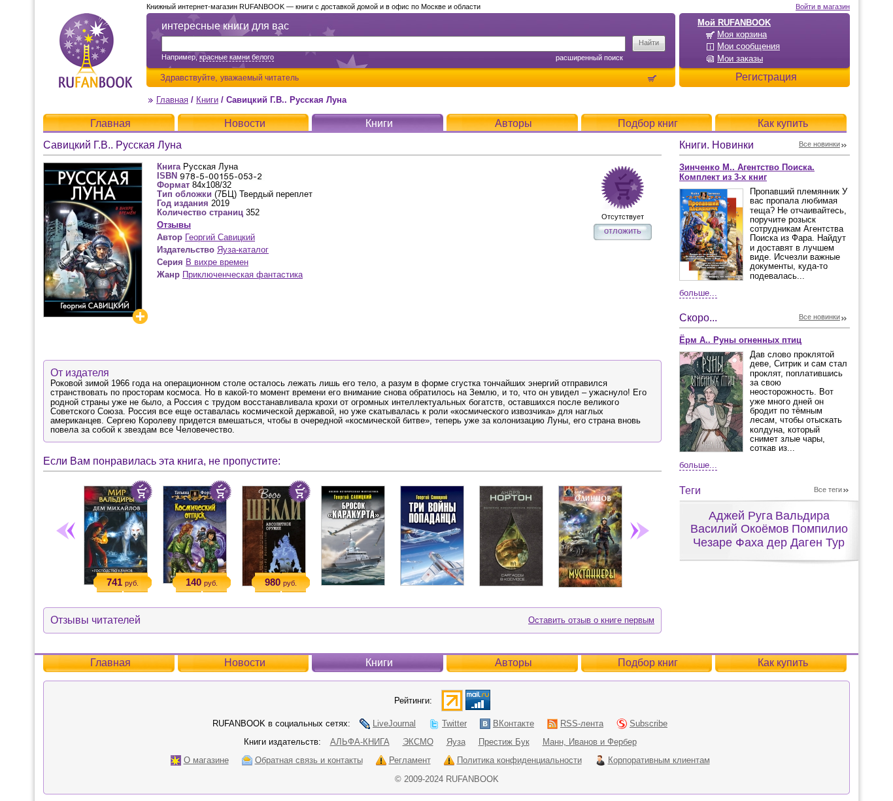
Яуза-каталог (243, 250)
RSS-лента (581, 723)
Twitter (454, 723)
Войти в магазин (823, 6)
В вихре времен (217, 262)
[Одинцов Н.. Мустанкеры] (590, 534)
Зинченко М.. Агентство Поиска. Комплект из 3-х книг (747, 172)
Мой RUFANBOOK (734, 22)
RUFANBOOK (95, 50)
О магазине (206, 760)
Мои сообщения (748, 46)
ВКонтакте (513, 723)
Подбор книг (648, 123)
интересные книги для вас (225, 25)
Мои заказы (740, 58)
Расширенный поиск (589, 58)
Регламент (410, 760)
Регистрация (766, 76)
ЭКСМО (418, 742)
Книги (207, 100)
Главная (172, 100)
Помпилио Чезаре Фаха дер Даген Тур (770, 535)
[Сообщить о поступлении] (623, 187)
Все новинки (819, 144)
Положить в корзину (141, 491)
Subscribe (648, 723)
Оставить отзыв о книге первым (591, 620)
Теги (690, 490)
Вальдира (802, 515)
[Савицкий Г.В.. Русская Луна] (93, 168)
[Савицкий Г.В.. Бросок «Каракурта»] (352, 533)
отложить (622, 231)
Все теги (828, 489)
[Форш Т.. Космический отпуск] (194, 532)
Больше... (698, 293)
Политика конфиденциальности (519, 760)
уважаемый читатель (259, 77)
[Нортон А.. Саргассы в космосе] (510, 533)
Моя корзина (742, 34)
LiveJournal (394, 723)
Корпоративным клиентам (659, 760)
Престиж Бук (504, 742)
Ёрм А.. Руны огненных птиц (740, 340)
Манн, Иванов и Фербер (590, 742)
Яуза (455, 742)
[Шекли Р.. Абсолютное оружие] (273, 533)
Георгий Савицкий (220, 237)
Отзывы (174, 225)
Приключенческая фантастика (242, 274)
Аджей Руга (741, 515)
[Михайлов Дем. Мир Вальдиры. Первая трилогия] (115, 532)
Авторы (513, 123)
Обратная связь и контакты (309, 760)
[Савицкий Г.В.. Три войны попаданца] (431, 533)
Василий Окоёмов (739, 528)
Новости (244, 123)
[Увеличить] (140, 316)
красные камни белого (236, 57)
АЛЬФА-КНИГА (360, 742)
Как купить (783, 123)
